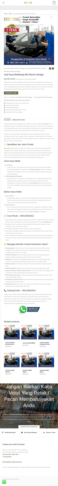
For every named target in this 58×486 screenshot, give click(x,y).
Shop (10, 13)
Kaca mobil (7, 148)
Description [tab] (7, 120)
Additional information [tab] (18, 120)
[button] (51, 17)
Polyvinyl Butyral (35, 169)
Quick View (12, 338)
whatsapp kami (47, 222)
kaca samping (34, 211)
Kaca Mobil (11, 68)
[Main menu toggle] (3, 2)
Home (5, 13)
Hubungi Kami (11, 93)
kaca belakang (34, 183)
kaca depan (45, 124)
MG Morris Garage (20, 68)
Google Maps (7, 456)
